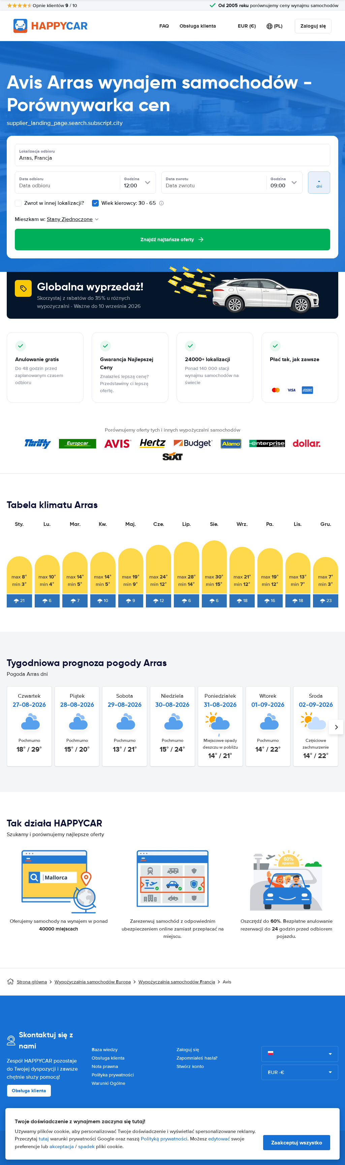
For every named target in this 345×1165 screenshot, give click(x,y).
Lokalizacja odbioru (37, 151)
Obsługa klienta (198, 26)
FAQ (164, 26)
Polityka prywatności (113, 1075)
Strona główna (32, 982)
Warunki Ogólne (108, 1083)
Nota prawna (105, 1066)
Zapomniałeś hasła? (197, 1058)
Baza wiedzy (105, 1049)
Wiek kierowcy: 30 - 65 (128, 203)
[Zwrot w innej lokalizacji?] (18, 203)
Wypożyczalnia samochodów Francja (176, 982)
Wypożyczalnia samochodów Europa (93, 982)
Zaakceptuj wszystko (296, 1142)
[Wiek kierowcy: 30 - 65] (95, 203)
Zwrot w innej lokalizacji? (53, 203)
